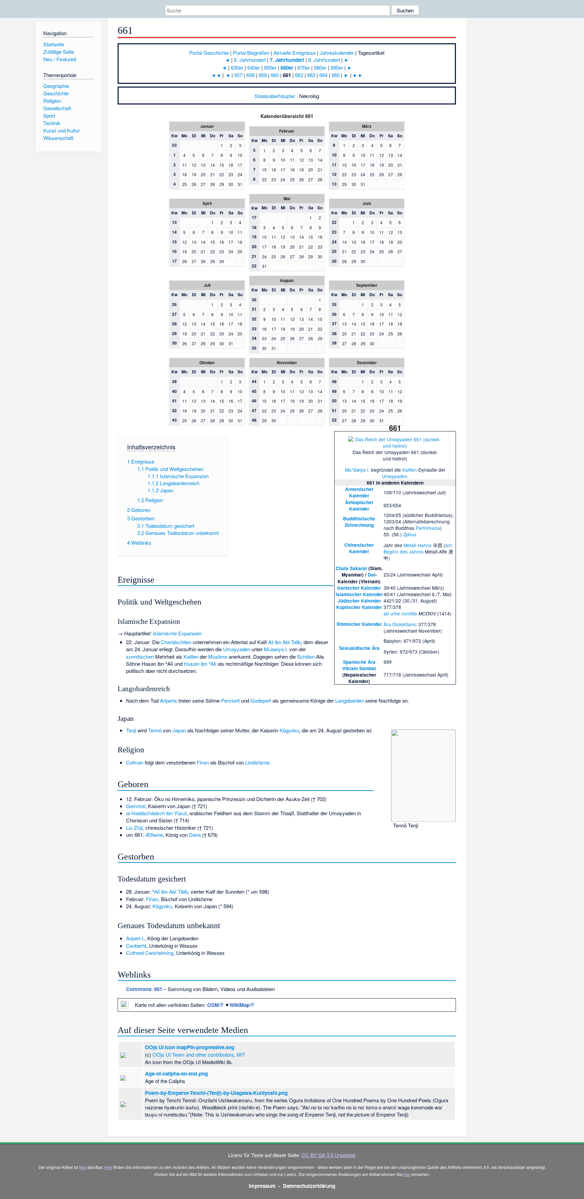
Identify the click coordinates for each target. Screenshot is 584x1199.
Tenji (131, 730)
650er (270, 67)
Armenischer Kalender (359, 492)
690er (337, 67)
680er (320, 67)
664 (323, 74)
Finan (203, 762)
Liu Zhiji (134, 827)
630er (237, 67)
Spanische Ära (359, 662)
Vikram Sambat (359, 668)
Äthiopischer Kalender (359, 505)
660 (275, 74)
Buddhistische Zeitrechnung (359, 521)
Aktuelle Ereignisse (294, 52)
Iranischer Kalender (359, 588)
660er (287, 67)
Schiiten (306, 656)
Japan (179, 730)
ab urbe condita (400, 613)
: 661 (144, 989)
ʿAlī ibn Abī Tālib (170, 891)
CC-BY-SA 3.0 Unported (328, 1154)
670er (303, 67)
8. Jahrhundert (324, 59)
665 (336, 74)
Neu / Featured (59, 59)
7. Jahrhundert (287, 60)
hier (82, 1167)
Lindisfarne (257, 762)
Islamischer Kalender (359, 594)
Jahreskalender (337, 52)
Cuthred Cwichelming (149, 952)
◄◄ (216, 74)
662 (299, 74)
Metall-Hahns (418, 545)
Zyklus (409, 534)
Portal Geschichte (209, 52)
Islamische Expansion (177, 633)
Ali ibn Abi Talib (284, 641)
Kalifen (409, 469)
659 (263, 74)
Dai (371, 574)
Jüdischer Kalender (359, 600)
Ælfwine (154, 834)
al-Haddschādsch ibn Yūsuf (156, 813)
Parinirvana (428, 527)
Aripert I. (135, 938)
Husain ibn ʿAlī (200, 663)
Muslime (217, 656)
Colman (134, 762)
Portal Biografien (251, 52)
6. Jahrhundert (250, 59)
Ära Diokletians (400, 624)
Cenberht (136, 945)
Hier (108, 1167)
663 (311, 74)
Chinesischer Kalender (359, 548)
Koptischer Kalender (359, 607)
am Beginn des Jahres (418, 548)
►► (358, 74)
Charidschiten (176, 641)
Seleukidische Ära (359, 648)
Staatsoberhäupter (274, 95)
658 (250, 74)
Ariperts (168, 700)
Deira (195, 834)
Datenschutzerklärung (309, 1186)
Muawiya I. (276, 649)
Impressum (262, 1186)
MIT (241, 1054)
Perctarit (230, 700)
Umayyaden (394, 476)
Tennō (155, 730)
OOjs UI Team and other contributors (193, 1054)
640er (253, 67)
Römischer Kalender (359, 624)
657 (238, 74)
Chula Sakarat (351, 568)
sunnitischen (140, 656)
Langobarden (349, 700)
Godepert (260, 700)
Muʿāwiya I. (357, 469)
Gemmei (135, 805)
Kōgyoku (289, 730)
